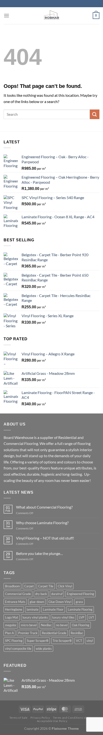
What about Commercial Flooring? (44, 507)
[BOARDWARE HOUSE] (51, 15)
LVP (81, 617)
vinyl (89, 641)
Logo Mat (11, 617)
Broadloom (12, 586)
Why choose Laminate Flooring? (42, 522)
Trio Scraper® (62, 641)
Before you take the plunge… (39, 553)
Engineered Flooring (80, 594)
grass (79, 602)
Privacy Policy (40, 717)
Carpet (29, 586)
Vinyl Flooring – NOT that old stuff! (45, 538)
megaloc (11, 625)
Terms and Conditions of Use (73, 717)
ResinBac (77, 633)
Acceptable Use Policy (52, 721)
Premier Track (28, 633)
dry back (41, 594)
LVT (91, 617)
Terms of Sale (18, 717)
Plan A (9, 633)
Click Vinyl (65, 586)
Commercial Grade (18, 594)
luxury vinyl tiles (63, 617)
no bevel (62, 625)
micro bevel (29, 625)
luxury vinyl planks (35, 617)
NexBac (46, 625)
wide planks (44, 648)
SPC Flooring (14, 641)
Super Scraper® (37, 641)
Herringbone (13, 609)
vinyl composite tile (18, 648)
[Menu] (6, 15)
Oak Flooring (80, 625)
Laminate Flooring (80, 609)
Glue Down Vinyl (59, 602)
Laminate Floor (53, 609)
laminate (33, 609)
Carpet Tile (45, 586)
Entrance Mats (15, 602)
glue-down (37, 602)
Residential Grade (54, 633)
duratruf (57, 594)
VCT (79, 641)
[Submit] (94, 114)
